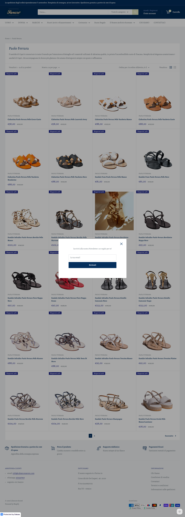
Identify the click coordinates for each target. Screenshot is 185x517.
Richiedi (92, 265)
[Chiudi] (121, 244)
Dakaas (17, 514)
